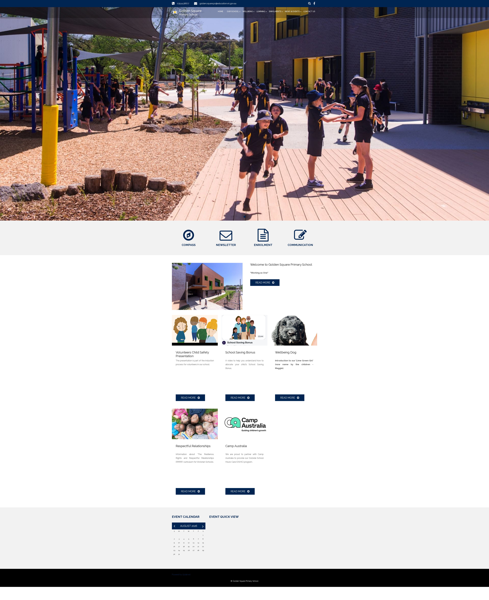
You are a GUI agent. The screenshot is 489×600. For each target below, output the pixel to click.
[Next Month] (203, 525)
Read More (263, 282)
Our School (233, 11)
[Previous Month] (174, 526)
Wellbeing (248, 11)
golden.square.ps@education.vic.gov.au (218, 3)
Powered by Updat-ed (181, 575)
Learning (261, 11)
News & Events (292, 11)
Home (220, 11)
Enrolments (275, 11)
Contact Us (309, 11)
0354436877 (183, 3)
